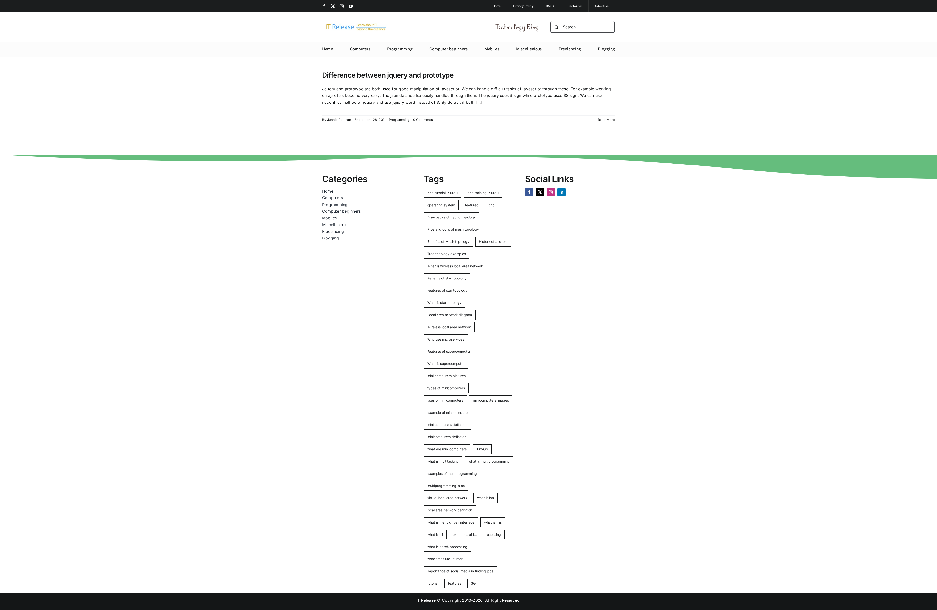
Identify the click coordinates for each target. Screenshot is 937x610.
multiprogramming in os (446, 486)
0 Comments (423, 120)
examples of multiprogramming (452, 473)
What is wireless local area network (455, 266)
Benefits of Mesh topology (448, 241)
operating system (441, 205)
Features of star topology (447, 290)
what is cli (435, 534)
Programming (399, 120)
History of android (493, 241)
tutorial (432, 583)
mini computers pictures (446, 376)
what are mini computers (447, 449)
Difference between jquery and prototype (388, 75)
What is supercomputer (446, 364)
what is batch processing (447, 547)
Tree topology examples (446, 254)
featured (472, 205)
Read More (606, 120)
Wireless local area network (449, 327)
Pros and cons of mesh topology (453, 229)
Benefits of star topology (447, 278)
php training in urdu (483, 193)
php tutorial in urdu (442, 193)
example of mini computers (448, 412)
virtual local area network (447, 498)
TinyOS (482, 449)
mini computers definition (447, 425)
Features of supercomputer (448, 351)
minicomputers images (491, 400)
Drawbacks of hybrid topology (451, 217)
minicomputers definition (446, 437)
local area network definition (449, 510)
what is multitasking (443, 461)
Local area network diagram (449, 315)
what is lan (485, 498)
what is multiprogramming (489, 461)
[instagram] (342, 6)
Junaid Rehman (339, 120)
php (491, 205)
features (454, 583)
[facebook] (324, 6)
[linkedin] (561, 192)
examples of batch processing (477, 534)
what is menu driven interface (450, 522)
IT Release (426, 600)
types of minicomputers (446, 388)
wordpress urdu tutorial (445, 559)
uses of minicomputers (445, 400)
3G (473, 583)
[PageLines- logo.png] (354, 23)
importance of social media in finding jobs (460, 571)
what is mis (493, 522)
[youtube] (351, 6)
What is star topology (444, 302)
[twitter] (333, 6)
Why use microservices (445, 339)
